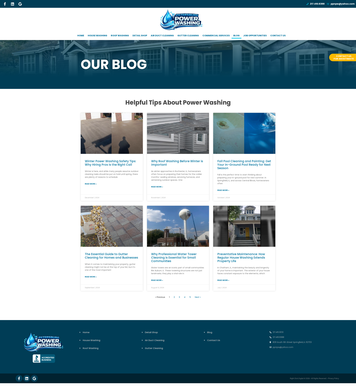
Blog (236, 35)
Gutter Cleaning (188, 35)
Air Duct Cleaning (162, 35)
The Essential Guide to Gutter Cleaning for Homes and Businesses (111, 256)
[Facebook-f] (4, 3)
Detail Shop (140, 35)
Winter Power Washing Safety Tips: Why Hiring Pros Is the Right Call (110, 163)
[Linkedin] (12, 3)
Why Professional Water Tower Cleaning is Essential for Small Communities (174, 257)
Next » (198, 297)
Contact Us (278, 35)
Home (80, 35)
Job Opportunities (255, 35)
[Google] (20, 3)
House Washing (97, 35)
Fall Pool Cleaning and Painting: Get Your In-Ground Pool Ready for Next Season (244, 164)
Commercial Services (216, 35)
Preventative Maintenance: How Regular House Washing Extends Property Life (241, 257)
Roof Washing (120, 35)
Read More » (91, 184)
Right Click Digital (297, 378)
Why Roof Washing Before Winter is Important (177, 163)
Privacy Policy (333, 378)
